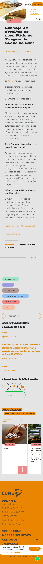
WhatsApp (25, 225)
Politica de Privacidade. (12, 552)
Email (32, 225)
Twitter (17, 225)
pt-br (27, 4)
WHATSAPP (9, 247)
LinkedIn (8, 234)
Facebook (9, 225)
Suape (11, 81)
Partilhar (16, 234)
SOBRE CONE (11, 531)
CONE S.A (9, 501)
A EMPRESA (37, 4)
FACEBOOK (24, 245)
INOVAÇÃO (10, 544)
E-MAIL (33, 245)
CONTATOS (10, 539)
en (27, 9)
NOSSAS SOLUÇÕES (16, 535)
